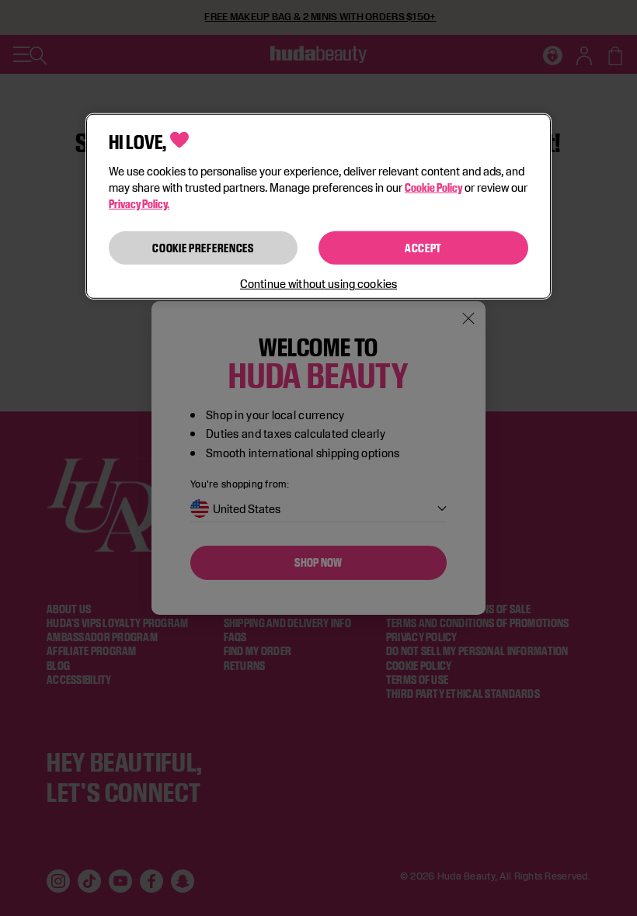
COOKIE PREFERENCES (203, 247)
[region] (318, 206)
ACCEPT (423, 247)
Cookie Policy (433, 186)
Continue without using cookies (318, 283)
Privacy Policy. (139, 203)
